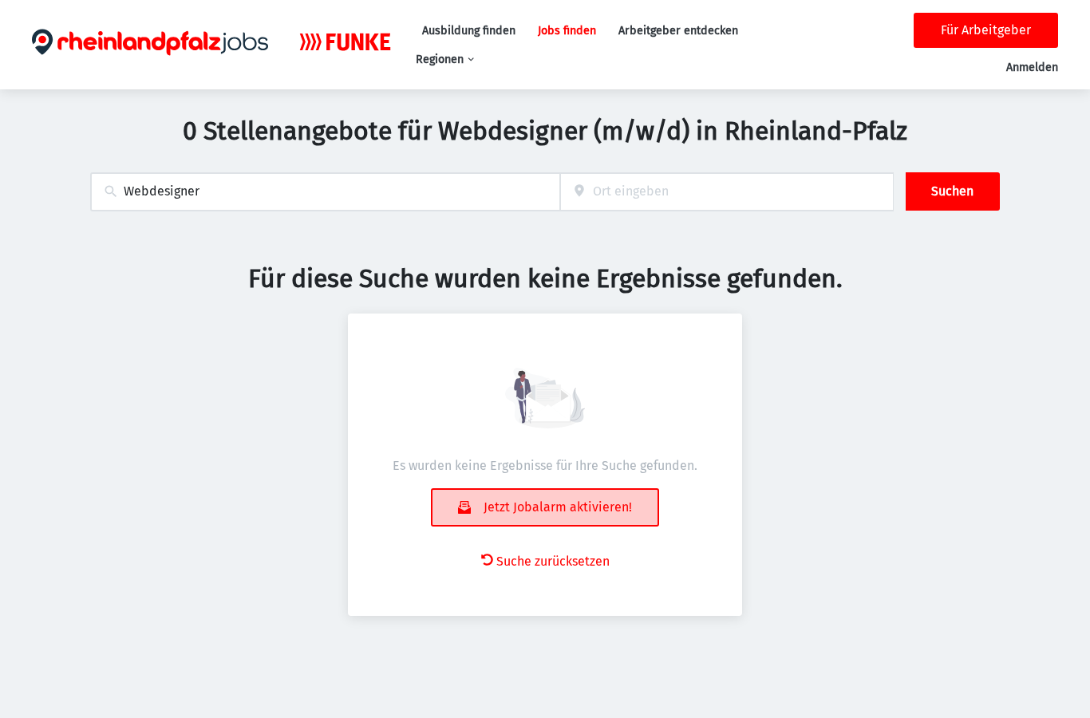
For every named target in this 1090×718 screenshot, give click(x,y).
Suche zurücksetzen (553, 561)
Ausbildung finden (468, 30)
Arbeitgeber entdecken (678, 30)
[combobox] (325, 191)
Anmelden (1032, 67)
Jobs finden (567, 30)
